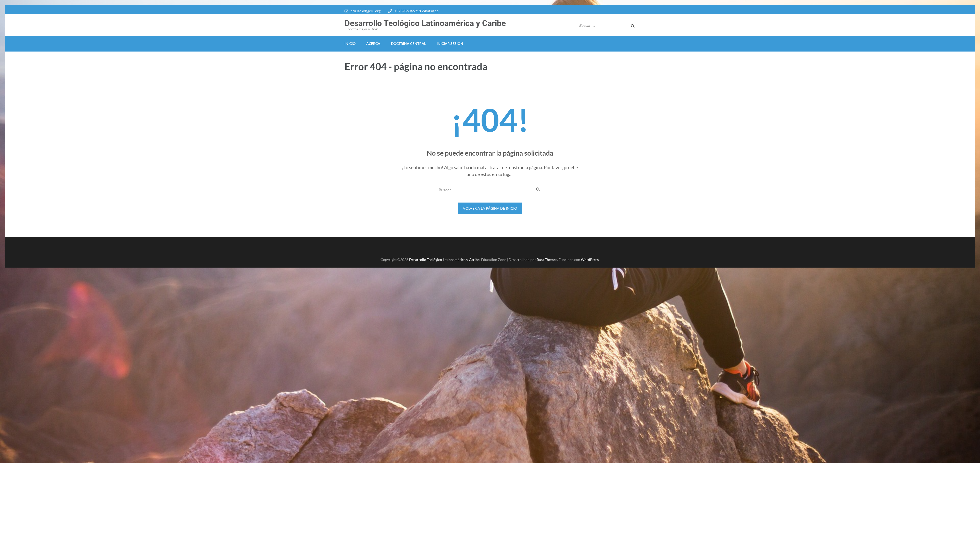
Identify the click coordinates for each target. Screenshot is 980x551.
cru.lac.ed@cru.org (366, 11)
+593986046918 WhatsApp (416, 11)
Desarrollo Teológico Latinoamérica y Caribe (425, 23)
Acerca (373, 43)
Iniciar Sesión (450, 43)
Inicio (350, 43)
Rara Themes (547, 259)
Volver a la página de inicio (490, 208)
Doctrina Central (408, 43)
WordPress (590, 259)
